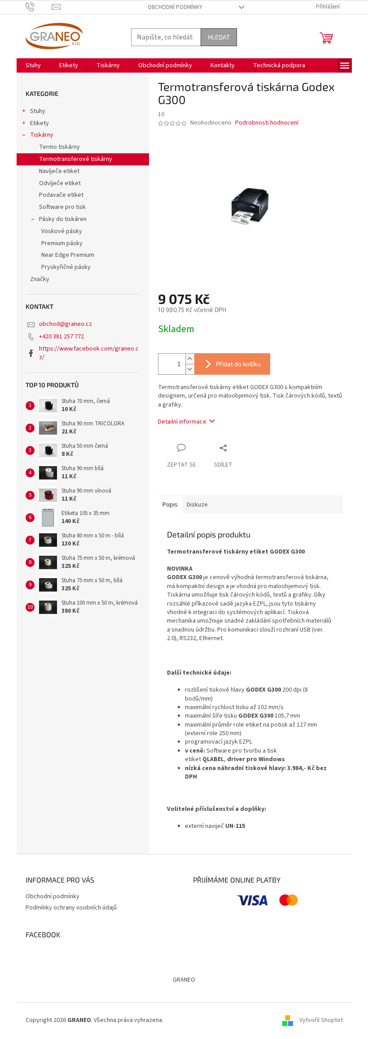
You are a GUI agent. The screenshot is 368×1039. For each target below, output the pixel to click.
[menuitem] (33, 65)
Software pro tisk (62, 207)
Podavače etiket (61, 194)
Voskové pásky (61, 231)
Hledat (219, 37)
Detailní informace (182, 421)
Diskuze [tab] (197, 504)
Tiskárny (41, 134)
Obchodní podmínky (175, 7)
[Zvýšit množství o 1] (189, 359)
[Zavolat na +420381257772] (39, 7)
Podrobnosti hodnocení (266, 123)
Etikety (39, 123)
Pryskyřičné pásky (66, 267)
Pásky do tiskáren (63, 219)
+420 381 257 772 (61, 336)
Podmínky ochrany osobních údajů (71, 907)
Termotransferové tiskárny (75, 159)
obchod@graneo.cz (65, 324)
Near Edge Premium (67, 255)
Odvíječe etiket (60, 183)
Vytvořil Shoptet (321, 1020)
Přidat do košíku (238, 364)
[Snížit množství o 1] (189, 369)
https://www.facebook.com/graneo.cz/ (89, 353)
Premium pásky (62, 243)
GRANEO (184, 979)
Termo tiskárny (59, 147)
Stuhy (37, 111)
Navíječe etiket (59, 171)
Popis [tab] (170, 504)
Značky (39, 279)
